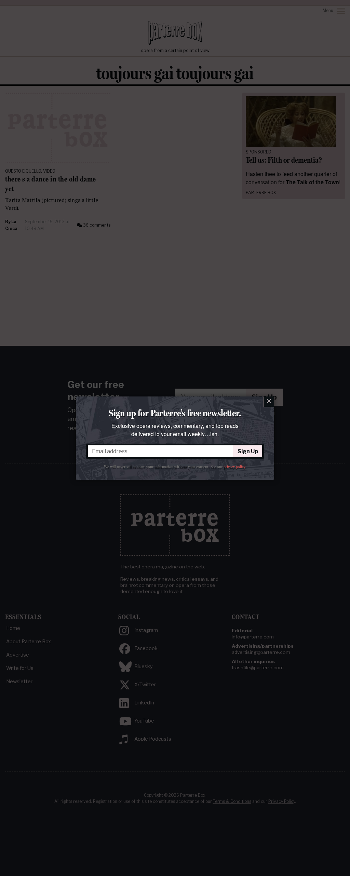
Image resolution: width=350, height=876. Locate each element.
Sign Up (248, 451)
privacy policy (234, 466)
